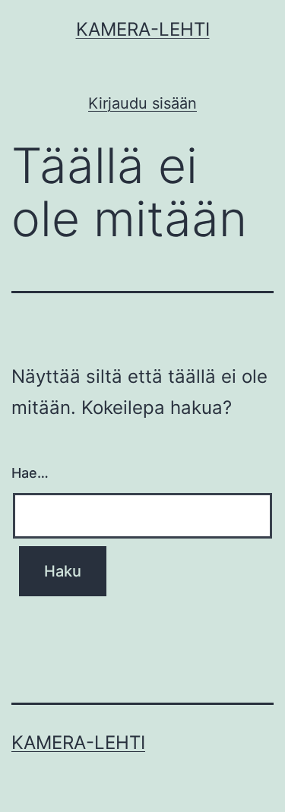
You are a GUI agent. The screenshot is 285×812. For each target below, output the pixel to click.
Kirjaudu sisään (142, 103)
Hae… (30, 473)
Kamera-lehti (143, 29)
